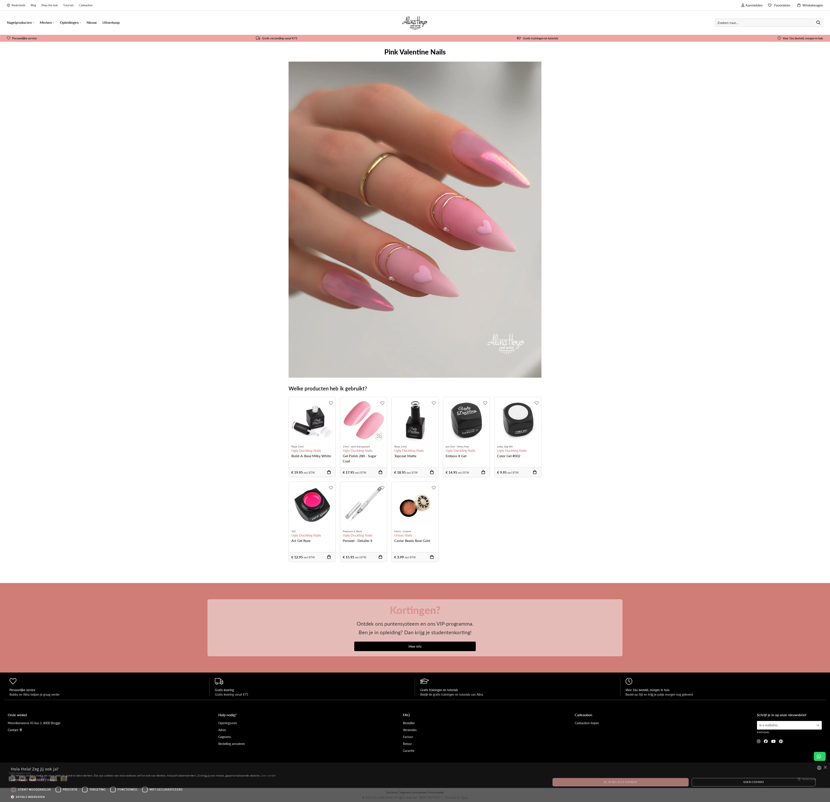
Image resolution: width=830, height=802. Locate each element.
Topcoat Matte (405, 455)
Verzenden (410, 730)
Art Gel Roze (300, 540)
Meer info (415, 646)
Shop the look (49, 5)
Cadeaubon (86, 5)
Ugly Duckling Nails (306, 450)
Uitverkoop (111, 22)
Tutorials (68, 5)
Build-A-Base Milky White (311, 455)
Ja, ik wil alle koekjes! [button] (620, 782)
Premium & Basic (352, 531)
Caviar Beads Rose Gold (412, 540)
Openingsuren (227, 723)
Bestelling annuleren (231, 743)
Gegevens (224, 737)
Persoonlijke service (24, 38)
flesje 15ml (297, 446)
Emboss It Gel (456, 455)
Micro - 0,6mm (402, 531)
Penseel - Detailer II (357, 540)
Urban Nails (403, 535)
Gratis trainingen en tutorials (540, 38)
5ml (293, 531)
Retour (407, 743)
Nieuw (92, 22)
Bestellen (409, 723)
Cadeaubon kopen (587, 723)
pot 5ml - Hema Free (457, 446)
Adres (222, 730)
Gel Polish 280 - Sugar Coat (360, 458)
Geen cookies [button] (753, 782)
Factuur (408, 737)
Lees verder (268, 775)
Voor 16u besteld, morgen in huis (803, 38)
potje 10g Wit (505, 446)
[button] (143, 780)
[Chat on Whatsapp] (820, 756)
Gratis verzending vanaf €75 (279, 38)
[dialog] (415, 782)
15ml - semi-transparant (356, 446)
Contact (13, 730)
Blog (33, 5)
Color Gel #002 (508, 455)
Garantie (408, 750)
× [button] (825, 767)
